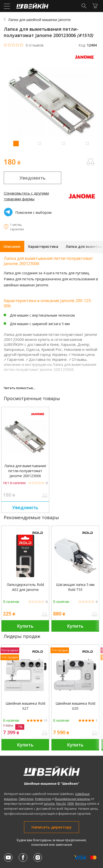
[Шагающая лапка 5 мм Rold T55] (75, 556)
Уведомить (33, 178)
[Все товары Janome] (85, 60)
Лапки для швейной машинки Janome (39, 19)
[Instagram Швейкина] (38, 857)
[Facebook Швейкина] (23, 857)
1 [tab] (15, 143)
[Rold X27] (25, 674)
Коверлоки (43, 799)
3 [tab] (63, 143)
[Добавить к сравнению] (45, 496)
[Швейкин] (31, 7)
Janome (49, 803)
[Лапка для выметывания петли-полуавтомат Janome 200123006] (25, 437)
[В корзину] (95, 5)
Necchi (61, 803)
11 (46, 720)
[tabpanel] (51, 102)
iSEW (70, 803)
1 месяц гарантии (17, 227)
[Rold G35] (75, 674)
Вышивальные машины (72, 799)
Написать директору (52, 826)
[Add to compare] (91, 162)
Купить (25, 626)
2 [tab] (39, 143)
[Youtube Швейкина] (8, 857)
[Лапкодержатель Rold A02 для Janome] (25, 556)
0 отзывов (35, 45)
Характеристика (43, 246)
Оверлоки (26, 799)
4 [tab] (87, 143)
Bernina (80, 803)
